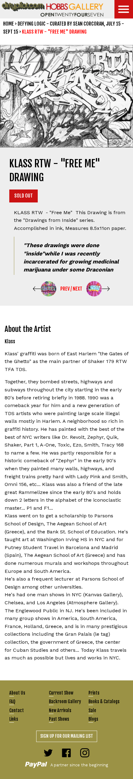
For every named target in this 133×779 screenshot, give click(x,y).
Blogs (93, 719)
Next (77, 288)
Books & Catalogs (103, 701)
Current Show (61, 692)
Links (13, 719)
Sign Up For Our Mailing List (66, 736)
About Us (17, 692)
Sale (92, 710)
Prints (93, 692)
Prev (65, 288)
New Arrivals (60, 710)
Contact (16, 710)
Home (8, 24)
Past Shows (59, 719)
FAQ (12, 701)
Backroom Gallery (65, 701)
